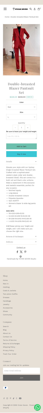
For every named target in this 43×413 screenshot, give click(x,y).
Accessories (8, 308)
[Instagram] (7, 398)
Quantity (21, 123)
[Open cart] (39, 9)
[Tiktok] (13, 398)
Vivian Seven (23, 405)
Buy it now (21, 154)
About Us (6, 333)
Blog (4, 330)
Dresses (6, 297)
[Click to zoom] (36, 28)
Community (7, 315)
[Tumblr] (16, 398)
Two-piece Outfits (10, 294)
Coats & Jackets (9, 290)
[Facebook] (4, 398)
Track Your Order (10, 354)
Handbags (7, 301)
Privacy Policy (8, 350)
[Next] (12, 28)
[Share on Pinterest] (25, 252)
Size (21, 112)
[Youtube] (20, 398)
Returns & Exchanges (11, 343)
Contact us (21, 247)
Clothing (6, 287)
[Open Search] (31, 9)
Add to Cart (21, 146)
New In (5, 284)
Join (21, 378)
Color (21, 102)
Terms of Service (9, 340)
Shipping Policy (9, 347)
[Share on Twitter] (21, 252)
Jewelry (6, 304)
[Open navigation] (5, 9)
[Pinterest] (10, 398)
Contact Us (7, 337)
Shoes (5, 311)
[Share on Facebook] (18, 252)
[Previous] (7, 28)
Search (6, 326)
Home (7, 17)
